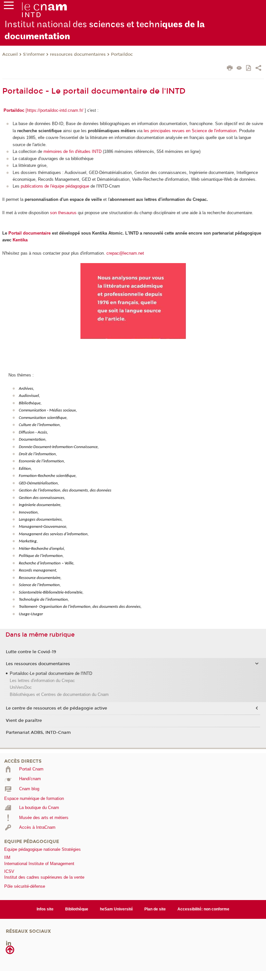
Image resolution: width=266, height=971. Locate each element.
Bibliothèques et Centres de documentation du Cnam (59, 694)
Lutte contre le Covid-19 (31, 651)
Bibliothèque (76, 909)
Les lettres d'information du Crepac (42, 680)
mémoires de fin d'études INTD (72, 151)
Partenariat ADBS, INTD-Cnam (38, 732)
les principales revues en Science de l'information (190, 130)
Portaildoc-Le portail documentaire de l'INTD (51, 673)
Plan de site (155, 909)
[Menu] (9, 7)
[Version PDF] (249, 68)
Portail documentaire (29, 233)
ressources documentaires (78, 54)
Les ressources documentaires (38, 663)
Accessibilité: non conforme (203, 909)
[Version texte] (239, 68)
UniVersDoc (21, 687)
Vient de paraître (24, 720)
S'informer (34, 54)
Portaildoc (122, 54)
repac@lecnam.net (126, 253)
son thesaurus (63, 212)
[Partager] (258, 68)
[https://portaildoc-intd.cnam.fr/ (54, 110)
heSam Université (116, 909)
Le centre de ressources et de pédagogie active (56, 708)
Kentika (20, 239)
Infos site (45, 909)
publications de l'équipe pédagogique (55, 186)
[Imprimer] (230, 68)
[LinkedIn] (8, 942)
